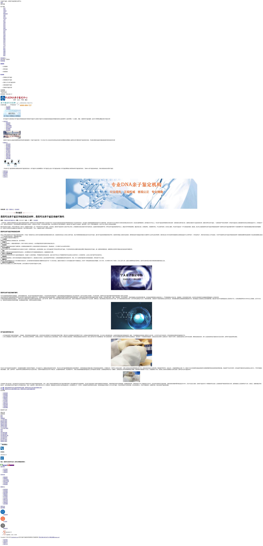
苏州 (4, 26)
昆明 (4, 54)
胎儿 (2, 415)
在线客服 (3, 90)
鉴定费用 (8, 128)
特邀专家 (8, 157)
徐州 (4, 23)
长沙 (4, 44)
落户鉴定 (8, 151)
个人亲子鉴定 (4, 419)
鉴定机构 (8, 144)
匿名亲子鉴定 (4, 421)
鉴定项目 (3, 466)
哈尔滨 (5, 18)
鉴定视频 (8, 158)
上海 (4, 19)
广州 (4, 45)
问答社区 (5, 121)
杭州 (4, 33)
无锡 (4, 22)
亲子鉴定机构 (4, 436)
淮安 (4, 31)
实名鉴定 (8, 152)
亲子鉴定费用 (4, 434)
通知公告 (8, 154)
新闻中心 (5, 142)
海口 (4, 48)
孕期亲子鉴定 (4, 441)
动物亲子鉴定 (4, 425)
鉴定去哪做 (9, 125)
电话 (2, 429)
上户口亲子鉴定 (4, 428)
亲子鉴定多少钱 (4, 435)
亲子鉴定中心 (4, 438)
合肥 (4, 35)
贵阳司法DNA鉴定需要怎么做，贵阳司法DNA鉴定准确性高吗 (18, 389)
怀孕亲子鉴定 (4, 422)
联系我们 (5, 173)
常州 (4, 25)
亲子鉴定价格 (4, 432)
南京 (4, 21)
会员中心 (5, 176)
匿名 (2, 416)
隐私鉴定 (8, 122)
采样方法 (5, 171)
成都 (4, 51)
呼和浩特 (5, 13)
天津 (4, 9)
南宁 (4, 46)
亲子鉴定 (5, 469)
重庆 (4, 49)
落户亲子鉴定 (4, 426)
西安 (4, 55)
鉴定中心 (5, 175)
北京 (4, 8)
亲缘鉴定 (8, 107)
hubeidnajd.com (14, 537)
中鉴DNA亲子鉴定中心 (9, 220)
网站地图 (52, 537)
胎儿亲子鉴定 (4, 439)
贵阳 (2, 2)
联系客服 (3, 60)
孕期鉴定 (8, 124)
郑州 (4, 41)
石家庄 (5, 10)
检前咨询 (2, 63)
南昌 (4, 38)
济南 (4, 39)
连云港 (5, 29)
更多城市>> (3, 58)
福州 (4, 36)
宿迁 (4, 32)
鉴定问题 (8, 155)
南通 (4, 28)
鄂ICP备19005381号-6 (44, 537)
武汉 (4, 42)
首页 (2, 59)
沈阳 (4, 15)
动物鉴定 (8, 108)
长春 (4, 16)
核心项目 (2, 74)
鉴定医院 (8, 130)
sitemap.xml (56, 537)
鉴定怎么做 (9, 127)
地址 (2, 431)
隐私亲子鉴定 (4, 424)
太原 (4, 12)
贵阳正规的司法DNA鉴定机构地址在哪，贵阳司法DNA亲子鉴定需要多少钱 (21, 387)
